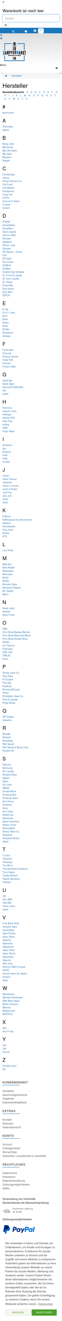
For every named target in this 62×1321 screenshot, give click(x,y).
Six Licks (7, 784)
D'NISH (6, 221)
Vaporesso (8, 956)
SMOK (5, 788)
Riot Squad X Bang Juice (15, 747)
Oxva (5, 658)
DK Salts (6, 258)
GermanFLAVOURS (12, 387)
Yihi (4, 1048)
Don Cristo (8, 261)
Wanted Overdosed (12, 997)
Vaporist (6, 960)
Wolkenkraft (8, 1010)
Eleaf (5, 326)
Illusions (6, 451)
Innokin (6, 461)
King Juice (7, 529)
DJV (4, 255)
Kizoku (5, 533)
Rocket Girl (8, 750)
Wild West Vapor (11, 1000)
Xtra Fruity (7, 1031)
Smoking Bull (9, 794)
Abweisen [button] (18, 1312)
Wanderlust (8, 994)
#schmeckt (8, 112)
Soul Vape (7, 811)
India (5, 458)
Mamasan (7, 574)
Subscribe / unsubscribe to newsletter (24, 1156)
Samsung (7, 767)
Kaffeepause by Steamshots (17, 519)
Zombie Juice (9, 1065)
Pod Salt (6, 682)
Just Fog (7, 492)
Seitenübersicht (11, 1127)
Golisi (5, 393)
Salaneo (6, 764)
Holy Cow (7, 421)
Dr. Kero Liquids (10, 278)
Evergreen (7, 332)
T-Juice (6, 855)
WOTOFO (7, 1014)
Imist (4, 455)
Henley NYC (8, 417)
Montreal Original (11, 587)
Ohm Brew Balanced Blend (16, 635)
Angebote (8, 1098)
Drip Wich (7, 292)
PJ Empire (7, 679)
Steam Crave (9, 824)
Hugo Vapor (8, 431)
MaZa (5, 577)
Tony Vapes (8, 872)
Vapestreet (8, 946)
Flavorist (6, 353)
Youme (6, 1052)
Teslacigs (7, 862)
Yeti (4, 1045)
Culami (6, 207)
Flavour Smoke (10, 356)
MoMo (5, 580)
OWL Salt (7, 652)
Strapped (7, 834)
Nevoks (6, 611)
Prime (5, 692)
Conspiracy (8, 191)
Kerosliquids (8, 526)
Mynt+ (5, 594)
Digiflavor (7, 241)
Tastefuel (7, 858)
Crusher (6, 204)
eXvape (6, 336)
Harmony (7, 407)
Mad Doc (7, 564)
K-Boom (6, 516)
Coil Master (8, 187)
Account (7, 1144)
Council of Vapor (11, 201)
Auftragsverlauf (11, 1148)
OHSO (5, 642)
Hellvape (7, 414)
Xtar (4, 1028)
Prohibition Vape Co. (13, 696)
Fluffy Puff (7, 359)
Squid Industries (10, 821)
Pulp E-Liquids (10, 699)
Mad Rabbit (8, 567)
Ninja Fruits (8, 614)
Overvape (7, 648)
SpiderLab (7, 814)
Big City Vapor (9, 150)
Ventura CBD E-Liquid (13, 966)
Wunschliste (9, 1152)
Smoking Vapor (10, 798)
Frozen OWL (9, 366)
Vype (5, 980)
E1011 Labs (8, 312)
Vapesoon (7, 943)
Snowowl (7, 804)
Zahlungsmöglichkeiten (16, 1184)
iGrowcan (7, 445)
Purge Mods (8, 702)
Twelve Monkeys (11, 878)
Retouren (7, 1123)
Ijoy (4, 448)
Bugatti (6, 160)
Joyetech (7, 482)
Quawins (7, 720)
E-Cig (5, 309)
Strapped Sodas (10, 838)
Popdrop (6, 686)
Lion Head (7, 550)
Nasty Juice (8, 608)
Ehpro (5, 322)
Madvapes (7, 570)
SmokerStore (9, 791)
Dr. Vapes (7, 282)
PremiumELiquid (11, 689)
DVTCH (6, 295)
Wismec (6, 1007)
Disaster (6, 248)
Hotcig (5, 424)
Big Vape (7, 153)
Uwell (5, 909)
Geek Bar (7, 380)
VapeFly (6, 940)
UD (4, 896)
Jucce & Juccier (10, 485)
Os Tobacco (8, 645)
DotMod (6, 265)
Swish (5, 841)
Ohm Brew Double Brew (15, 638)
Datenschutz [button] (45, 1304)
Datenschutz (9, 1173)
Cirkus (5, 177)
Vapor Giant (8, 950)
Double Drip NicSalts (13, 272)
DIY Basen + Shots (12, 251)
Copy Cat (7, 194)
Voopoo (6, 976)
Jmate (5, 475)
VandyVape (8, 930)
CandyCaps (8, 174)
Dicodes (6, 238)
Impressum (8, 1177)
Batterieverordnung (13, 1180)
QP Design (8, 716)
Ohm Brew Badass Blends (16, 632)
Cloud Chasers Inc (12, 181)
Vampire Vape (9, 926)
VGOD (5, 970)
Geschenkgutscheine (14, 1095)
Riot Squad (8, 744)
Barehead (7, 147)
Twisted (6, 882)
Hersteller (16, 75)
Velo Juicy (7, 963)
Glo (4, 390)
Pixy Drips (7, 676)
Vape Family (8, 933)
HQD (5, 427)
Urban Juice (8, 906)
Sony (5, 808)
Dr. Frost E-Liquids (12, 275)
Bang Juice (8, 143)
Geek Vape (8, 383)
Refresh (6, 737)
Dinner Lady (8, 245)
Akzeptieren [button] (44, 1312)
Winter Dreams (10, 1004)
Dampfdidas (8, 225)
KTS (4, 536)
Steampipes (8, 828)
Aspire (5, 129)
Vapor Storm (9, 953)
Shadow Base (9, 774)
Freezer (6, 363)
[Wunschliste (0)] (25, 31)
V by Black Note (10, 923)
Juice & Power (9, 489)
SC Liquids (8, 771)
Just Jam (7, 495)
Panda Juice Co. (11, 672)
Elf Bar (5, 329)
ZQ (4, 1069)
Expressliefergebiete (14, 1102)
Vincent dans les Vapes (14, 973)
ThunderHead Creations (15, 868)
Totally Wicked (10, 875)
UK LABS (7, 899)
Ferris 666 (7, 349)
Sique (5, 781)
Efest (5, 319)
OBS (4, 628)
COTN (5, 197)
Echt (4, 315)
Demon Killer (9, 235)
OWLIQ (6, 655)
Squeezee (7, 818)
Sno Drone (8, 801)
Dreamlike (7, 285)
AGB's (6, 1188)
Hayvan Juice (9, 411)
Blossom (6, 157)
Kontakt (6, 1119)
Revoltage (7, 740)
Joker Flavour (9, 479)
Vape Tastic (8, 936)
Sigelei (5, 778)
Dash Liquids (9, 231)
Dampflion (7, 228)
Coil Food (7, 184)
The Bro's (7, 865)
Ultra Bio (6, 902)
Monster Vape (9, 584)
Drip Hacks (8, 288)
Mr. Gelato (7, 591)
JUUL (5, 499)
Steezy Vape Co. (11, 831)
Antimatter (7, 126)
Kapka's (6, 523)
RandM (6, 734)
